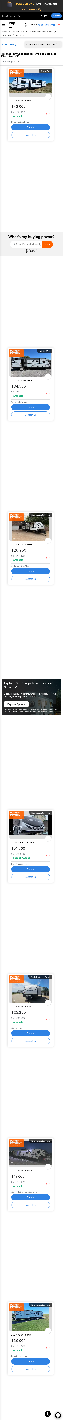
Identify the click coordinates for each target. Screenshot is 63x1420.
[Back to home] (12, 25)
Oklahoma (6, 35)
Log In (44, 16)
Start (47, 244)
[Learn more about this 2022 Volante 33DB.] (30, 527)
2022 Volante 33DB (21, 544)
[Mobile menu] (3, 25)
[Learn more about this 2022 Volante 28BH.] (30, 989)
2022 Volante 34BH (22, 100)
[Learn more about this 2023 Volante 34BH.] (30, 1317)
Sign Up (56, 16)
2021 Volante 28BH (21, 380)
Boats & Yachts (8, 16)
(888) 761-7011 (46, 24)
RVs (19, 16)
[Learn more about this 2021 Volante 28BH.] (30, 363)
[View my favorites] (59, 24)
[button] (48, 1414)
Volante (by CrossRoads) (41, 32)
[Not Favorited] (48, 114)
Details (30, 127)
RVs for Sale (18, 32)
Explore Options (16, 704)
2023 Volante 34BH (22, 1334)
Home (4, 32)
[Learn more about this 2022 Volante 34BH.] (30, 83)
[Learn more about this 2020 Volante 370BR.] (30, 825)
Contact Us (30, 135)
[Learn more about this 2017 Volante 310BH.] (30, 1153)
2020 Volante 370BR (22, 842)
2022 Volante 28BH (22, 1006)
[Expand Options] (48, 97)
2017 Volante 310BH (22, 1170)
